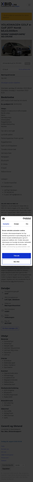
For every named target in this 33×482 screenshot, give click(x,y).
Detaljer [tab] (16, 224)
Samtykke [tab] (6, 224)
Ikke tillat (16, 261)
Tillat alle (16, 255)
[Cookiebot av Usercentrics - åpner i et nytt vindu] (23, 219)
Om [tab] (27, 224)
